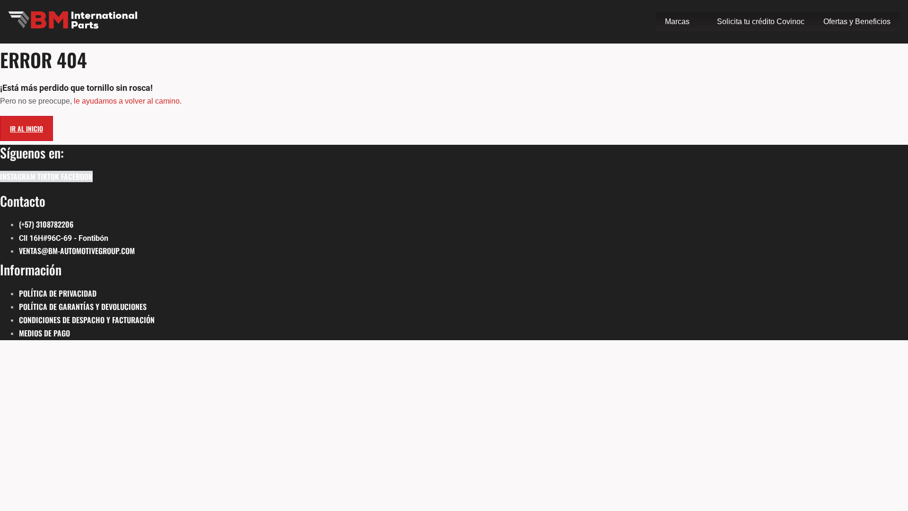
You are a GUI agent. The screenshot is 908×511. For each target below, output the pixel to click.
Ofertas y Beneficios (857, 22)
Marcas (677, 22)
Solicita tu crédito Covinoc (760, 22)
